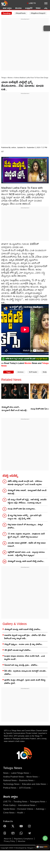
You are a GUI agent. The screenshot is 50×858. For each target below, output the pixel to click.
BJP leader (33, 372)
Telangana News (37, 801)
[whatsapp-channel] (25, 359)
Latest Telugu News (20, 773)
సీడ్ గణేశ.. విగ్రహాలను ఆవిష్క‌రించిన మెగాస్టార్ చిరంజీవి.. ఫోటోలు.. (25, 672)
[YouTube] (22, 826)
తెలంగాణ (18, 8)
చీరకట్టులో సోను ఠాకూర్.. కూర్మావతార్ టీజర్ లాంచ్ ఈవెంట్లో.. (14, 408)
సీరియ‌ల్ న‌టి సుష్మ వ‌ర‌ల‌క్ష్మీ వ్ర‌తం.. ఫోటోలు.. (21, 665)
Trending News (20, 801)
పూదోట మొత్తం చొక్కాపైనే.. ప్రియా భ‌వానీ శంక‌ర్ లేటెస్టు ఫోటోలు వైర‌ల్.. (24, 681)
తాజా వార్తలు (7, 8)
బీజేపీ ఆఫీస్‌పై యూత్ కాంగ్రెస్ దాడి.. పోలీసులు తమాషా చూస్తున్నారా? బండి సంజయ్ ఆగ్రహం (25, 483)
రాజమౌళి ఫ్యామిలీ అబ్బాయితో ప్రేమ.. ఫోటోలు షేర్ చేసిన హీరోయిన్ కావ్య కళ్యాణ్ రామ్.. (25, 637)
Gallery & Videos (15, 624)
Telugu (3, 78)
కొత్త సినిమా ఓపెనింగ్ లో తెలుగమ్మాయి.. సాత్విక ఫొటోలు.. (25, 526)
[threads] (5, 833)
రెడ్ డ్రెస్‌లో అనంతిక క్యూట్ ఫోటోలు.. (18, 650)
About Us (7, 839)
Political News (9, 788)
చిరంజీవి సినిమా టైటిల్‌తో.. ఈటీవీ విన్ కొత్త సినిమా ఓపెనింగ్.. (27, 544)
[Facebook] (5, 826)
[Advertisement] (25, 45)
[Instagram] (30, 826)
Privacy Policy (9, 841)
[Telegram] (30, 833)
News (5, 773)
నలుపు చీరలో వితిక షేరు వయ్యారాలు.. (22, 508)
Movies (10, 78)
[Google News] (13, 833)
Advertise (21, 841)
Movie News (32, 777)
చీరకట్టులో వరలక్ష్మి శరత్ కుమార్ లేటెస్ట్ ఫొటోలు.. (26, 561)
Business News (26, 780)
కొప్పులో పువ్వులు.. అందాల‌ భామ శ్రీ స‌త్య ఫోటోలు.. (23, 644)
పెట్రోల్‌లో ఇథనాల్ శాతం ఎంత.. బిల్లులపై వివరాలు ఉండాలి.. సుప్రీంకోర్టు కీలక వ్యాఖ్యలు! (26, 553)
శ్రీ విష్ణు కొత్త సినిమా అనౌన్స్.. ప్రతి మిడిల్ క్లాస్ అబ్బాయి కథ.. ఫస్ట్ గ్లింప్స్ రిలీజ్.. (25, 517)
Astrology (40, 809)
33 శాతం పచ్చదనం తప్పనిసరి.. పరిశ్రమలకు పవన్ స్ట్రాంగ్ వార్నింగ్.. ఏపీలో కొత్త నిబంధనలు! (26, 535)
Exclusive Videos (25, 809)
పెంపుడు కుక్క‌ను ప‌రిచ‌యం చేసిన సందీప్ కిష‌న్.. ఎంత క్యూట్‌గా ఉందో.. (24, 657)
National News (10, 780)
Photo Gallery (9, 805)
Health (20, 813)
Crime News (8, 813)
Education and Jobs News (34, 784)
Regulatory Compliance (23, 839)
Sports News (9, 809)
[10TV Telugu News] (4, 3)
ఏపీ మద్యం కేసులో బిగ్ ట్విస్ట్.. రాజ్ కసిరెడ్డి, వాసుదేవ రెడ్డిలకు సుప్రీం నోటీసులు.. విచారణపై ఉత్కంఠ (27, 501)
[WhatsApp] (22, 833)
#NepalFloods (21, 13)
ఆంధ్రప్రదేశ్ (28, 8)
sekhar (13, 147)
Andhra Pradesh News (13, 777)
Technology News (11, 784)
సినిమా (38, 8)
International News (26, 805)
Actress (20, 372)
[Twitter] (13, 826)
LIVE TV (32, 3)
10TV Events (25, 788)
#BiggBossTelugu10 (38, 13)
